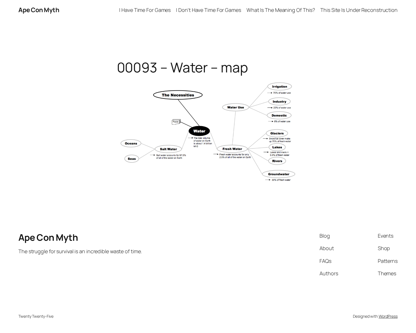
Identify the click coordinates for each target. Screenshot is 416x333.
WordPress (388, 316)
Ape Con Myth (38, 10)
